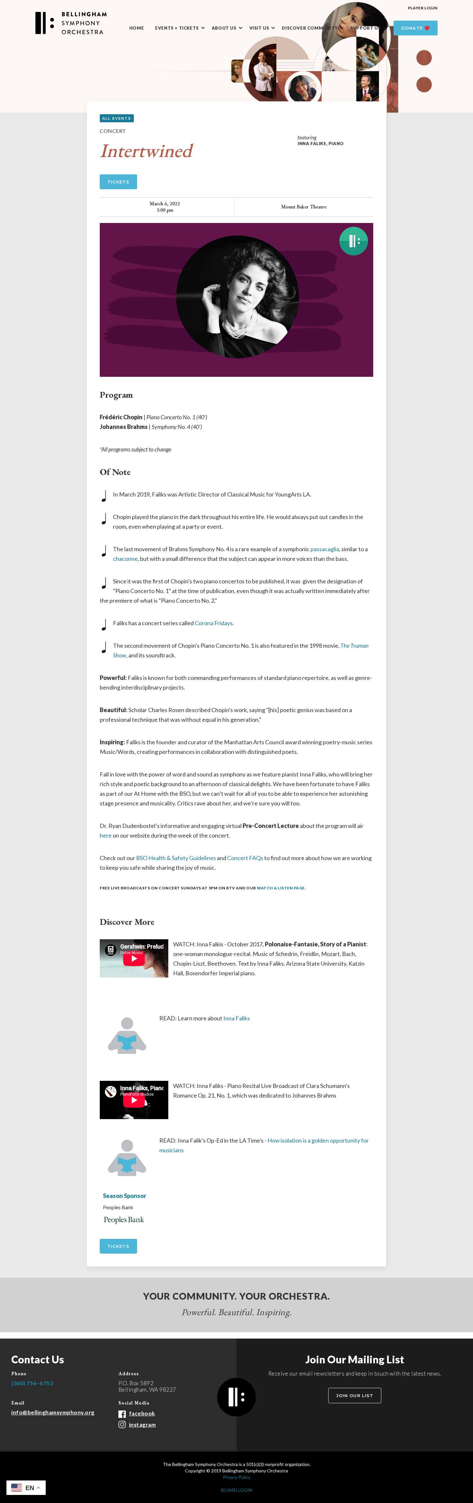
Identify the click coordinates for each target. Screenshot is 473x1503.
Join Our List (354, 1395)
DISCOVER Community (310, 28)
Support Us (365, 28)
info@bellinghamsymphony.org (53, 1412)
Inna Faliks (236, 1018)
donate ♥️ (415, 28)
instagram (142, 1424)
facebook (142, 1413)
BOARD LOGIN (236, 1490)
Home (136, 28)
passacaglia (325, 548)
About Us (224, 28)
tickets (118, 1246)
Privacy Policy (236, 1477)
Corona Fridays (214, 622)
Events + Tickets (177, 28)
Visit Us (259, 28)
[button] (183, 28)
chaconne (125, 558)
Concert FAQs (245, 857)
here (106, 835)
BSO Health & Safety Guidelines (176, 857)
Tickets (118, 181)
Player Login (423, 7)
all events (116, 118)
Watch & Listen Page (281, 888)
